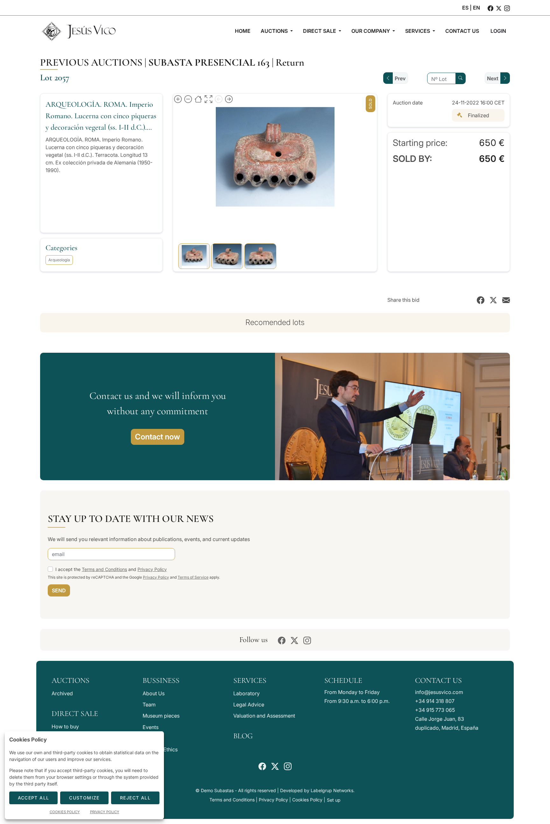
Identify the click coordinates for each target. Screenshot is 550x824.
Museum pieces (161, 715)
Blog (243, 736)
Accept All (33, 797)
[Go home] (198, 99)
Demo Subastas (217, 790)
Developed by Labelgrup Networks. (317, 790)
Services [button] (418, 31)
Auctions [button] (275, 31)
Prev (400, 78)
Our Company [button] (371, 31)
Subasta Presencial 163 (209, 62)
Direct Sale (75, 713)
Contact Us (438, 680)
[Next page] (229, 99)
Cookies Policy (307, 799)
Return (290, 62)
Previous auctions (91, 62)
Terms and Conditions (104, 569)
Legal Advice (248, 704)
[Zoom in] (178, 99)
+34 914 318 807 (435, 701)
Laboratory (246, 693)
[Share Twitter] (493, 300)
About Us (154, 693)
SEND (59, 590)
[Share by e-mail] (506, 300)
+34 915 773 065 (435, 710)
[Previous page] (218, 99)
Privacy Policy (152, 569)
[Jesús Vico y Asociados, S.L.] (78, 31)
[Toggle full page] (208, 99)
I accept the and (111, 569)
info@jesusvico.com (439, 692)
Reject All (135, 797)
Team (149, 704)
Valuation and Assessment (264, 715)
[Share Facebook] (480, 300)
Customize (84, 797)
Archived (62, 693)
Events (151, 727)
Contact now (157, 436)
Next (492, 78)
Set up (334, 800)
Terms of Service (193, 577)
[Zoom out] (188, 99)
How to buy (65, 726)
